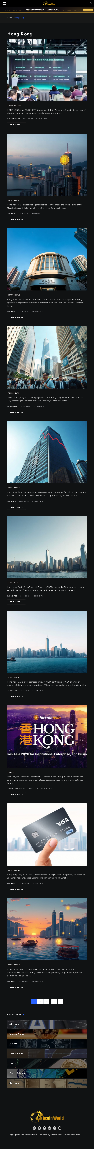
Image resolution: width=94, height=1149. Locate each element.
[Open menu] (5, 3)
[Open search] (91, 3)
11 (54, 1001)
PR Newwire (14, 119)
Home (9, 18)
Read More (15, 125)
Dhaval (12, 213)
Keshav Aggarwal (17, 789)
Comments (41, 119)
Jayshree (13, 406)
